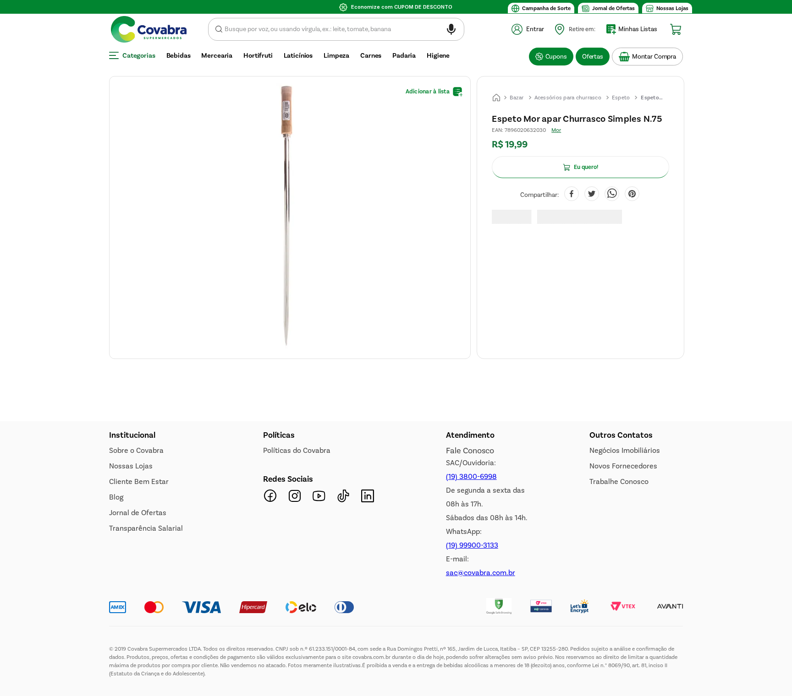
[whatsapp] (612, 194)
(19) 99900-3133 (472, 545)
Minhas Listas (637, 29)
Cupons (556, 56)
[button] (451, 31)
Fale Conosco (470, 451)
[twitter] (591, 194)
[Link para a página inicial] (496, 97)
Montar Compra (654, 56)
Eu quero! (586, 167)
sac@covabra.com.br (480, 572)
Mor (556, 130)
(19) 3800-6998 (471, 476)
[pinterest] (632, 194)
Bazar (516, 97)
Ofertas (592, 56)
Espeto (621, 97)
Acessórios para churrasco (567, 97)
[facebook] (571, 194)
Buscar (219, 29)
